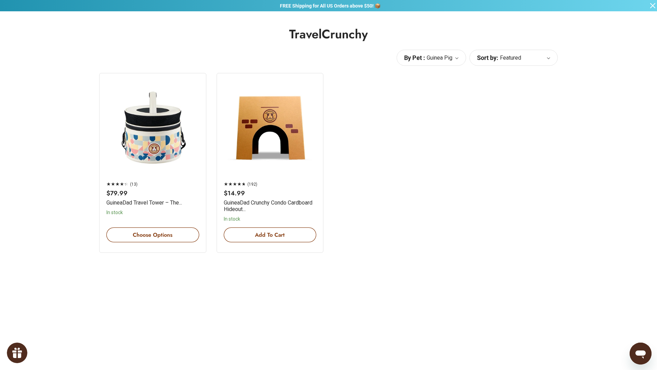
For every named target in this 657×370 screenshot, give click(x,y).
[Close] (457, 96)
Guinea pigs (365, 222)
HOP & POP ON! (397, 254)
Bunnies (360, 234)
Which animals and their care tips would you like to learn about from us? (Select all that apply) (394, 207)
